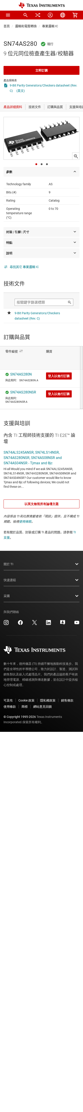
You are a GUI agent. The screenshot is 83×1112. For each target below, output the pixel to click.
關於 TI (8, 564)
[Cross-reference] (38, 15)
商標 (24, 706)
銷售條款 (67, 700)
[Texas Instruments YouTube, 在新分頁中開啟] (76, 624)
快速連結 (10, 580)
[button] (8, 15)
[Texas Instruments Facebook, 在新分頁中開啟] (20, 624)
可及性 (8, 700)
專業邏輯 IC (50, 26)
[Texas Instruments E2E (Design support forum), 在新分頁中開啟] (62, 624)
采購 (7, 596)
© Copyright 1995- (20, 717)
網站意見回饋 (42, 706)
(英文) (20, 91)
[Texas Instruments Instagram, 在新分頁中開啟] (6, 624)
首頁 (7, 26)
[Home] (41, 5)
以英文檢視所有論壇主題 (42, 504)
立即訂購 (41, 70)
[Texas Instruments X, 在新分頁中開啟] (34, 624)
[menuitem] (25, 15)
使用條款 (25, 521)
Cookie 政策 (26, 700)
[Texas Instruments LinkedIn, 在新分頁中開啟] (48, 624)
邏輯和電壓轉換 (26, 26)
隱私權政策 (48, 700)
